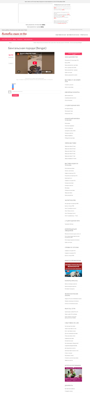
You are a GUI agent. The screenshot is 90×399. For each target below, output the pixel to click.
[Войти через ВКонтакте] (13, 87)
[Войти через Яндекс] (13, 89)
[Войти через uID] (13, 85)
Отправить (15, 95)
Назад (10, 42)
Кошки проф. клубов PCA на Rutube (74, 54)
